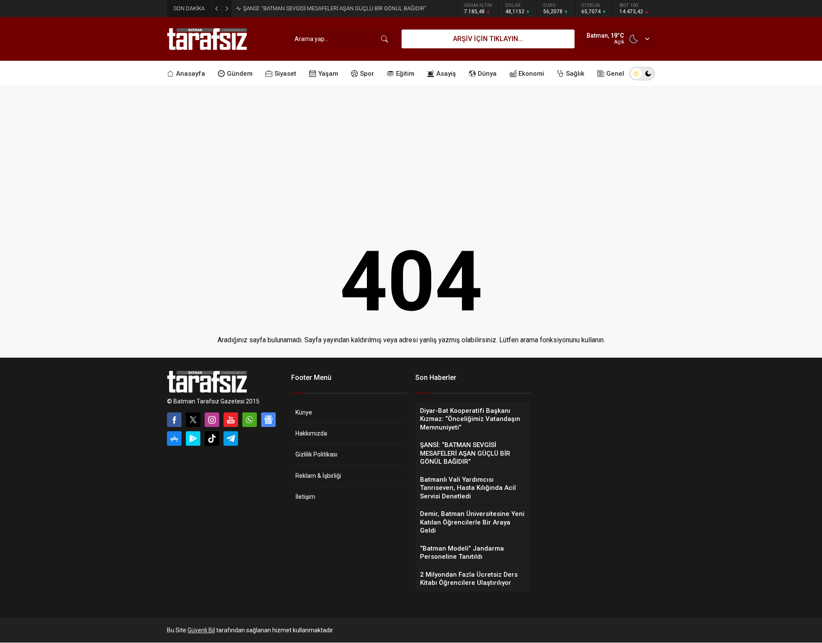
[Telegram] (230, 438)
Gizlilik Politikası (316, 454)
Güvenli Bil (201, 630)
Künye (303, 412)
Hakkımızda (311, 433)
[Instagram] (212, 419)
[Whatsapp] (249, 419)
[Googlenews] (268, 419)
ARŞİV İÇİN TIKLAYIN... (488, 39)
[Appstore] (174, 438)
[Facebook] (174, 419)
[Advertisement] (411, 151)
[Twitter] (193, 419)
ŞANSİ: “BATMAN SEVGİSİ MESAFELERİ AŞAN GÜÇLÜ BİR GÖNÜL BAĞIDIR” (334, 8)
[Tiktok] (212, 438)
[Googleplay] (193, 438)
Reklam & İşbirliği (318, 475)
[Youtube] (230, 419)
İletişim (305, 496)
